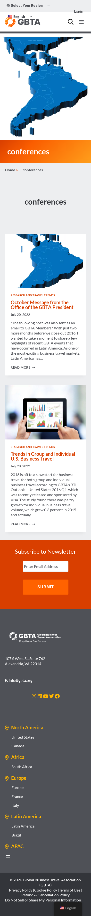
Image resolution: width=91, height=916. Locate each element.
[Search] (71, 22)
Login (78, 11)
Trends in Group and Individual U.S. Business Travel (43, 456)
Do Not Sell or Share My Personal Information (43, 900)
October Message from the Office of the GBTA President (42, 304)
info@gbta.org (20, 680)
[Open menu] (81, 21)
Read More (23, 367)
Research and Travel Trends (33, 295)
